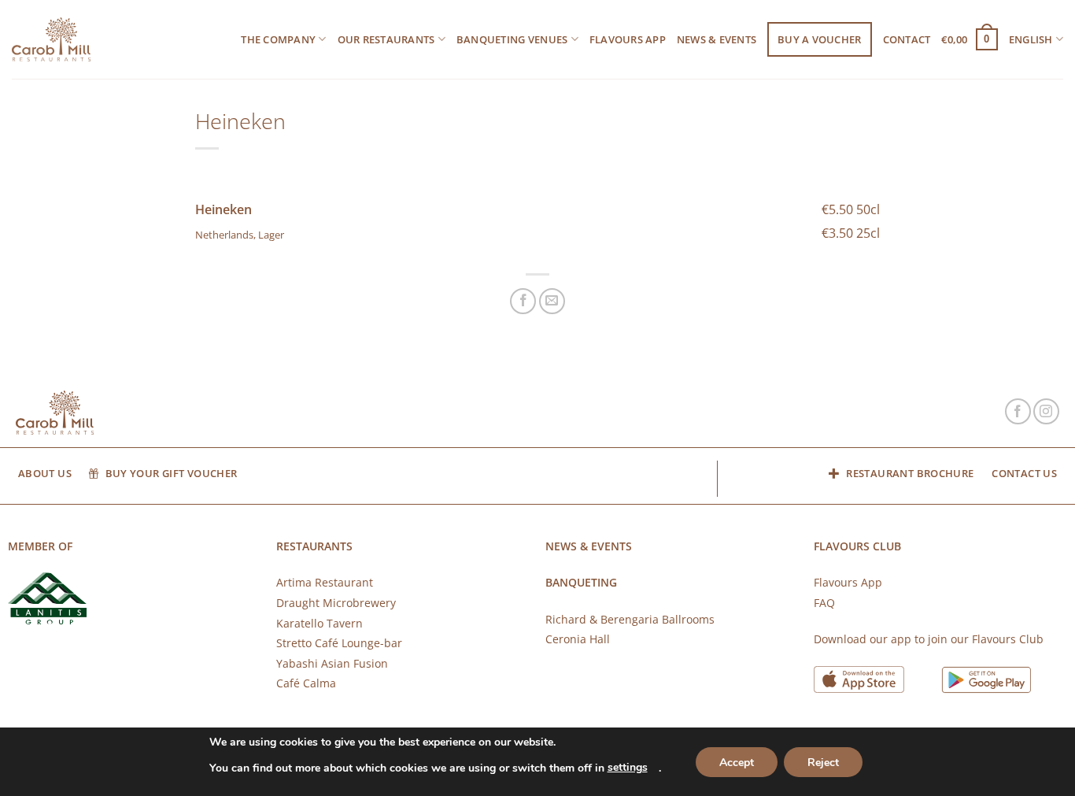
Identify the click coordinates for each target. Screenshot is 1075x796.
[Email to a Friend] (552, 301)
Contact (907, 39)
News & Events (716, 39)
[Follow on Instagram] (1046, 411)
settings (628, 767)
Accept (736, 762)
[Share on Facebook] (523, 301)
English (1031, 39)
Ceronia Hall (577, 638)
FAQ (824, 602)
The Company (278, 39)
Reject (823, 762)
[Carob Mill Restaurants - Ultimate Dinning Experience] (51, 39)
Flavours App (627, 39)
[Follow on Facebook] (1018, 411)
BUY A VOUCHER (819, 39)
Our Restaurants (386, 39)
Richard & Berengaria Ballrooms (630, 619)
